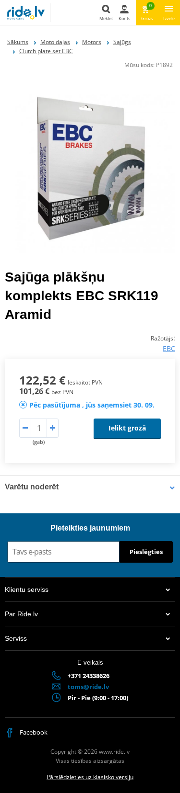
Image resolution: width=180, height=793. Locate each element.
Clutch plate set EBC (46, 51)
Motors (91, 42)
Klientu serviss (26, 589)
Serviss (16, 638)
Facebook (33, 732)
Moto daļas (55, 42)
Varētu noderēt (32, 487)
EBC (169, 348)
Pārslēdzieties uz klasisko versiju (90, 777)
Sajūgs (122, 42)
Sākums (17, 42)
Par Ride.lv (21, 614)
